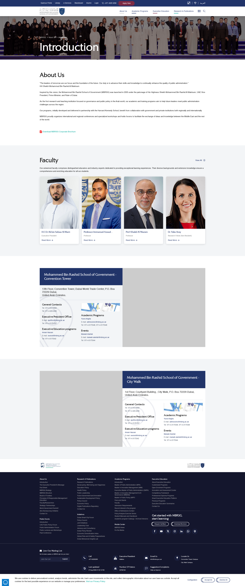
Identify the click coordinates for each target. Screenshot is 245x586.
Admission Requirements (123, 505)
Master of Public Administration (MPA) (127, 485)
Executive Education (161, 11)
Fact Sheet (43, 488)
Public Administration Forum (49, 527)
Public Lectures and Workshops (51, 530)
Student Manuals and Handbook (126, 516)
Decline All (223, 580)
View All (198, 160)
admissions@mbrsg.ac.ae (96, 322)
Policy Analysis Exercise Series (125, 513)
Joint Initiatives (82, 523)
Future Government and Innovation (89, 496)
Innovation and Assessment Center (164, 490)
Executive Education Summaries (163, 503)
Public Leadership (83, 493)
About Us (123, 11)
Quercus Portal (46, 3)
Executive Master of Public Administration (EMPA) (132, 490)
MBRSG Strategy (45, 490)
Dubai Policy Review (84, 531)
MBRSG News (120, 527)
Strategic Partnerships (47, 505)
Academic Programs (140, 11)
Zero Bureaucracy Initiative (49, 511)
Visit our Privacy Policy (95, 581)
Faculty (117, 503)
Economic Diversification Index (88, 533)
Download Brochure (180, 524)
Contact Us (43, 513)
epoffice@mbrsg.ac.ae (56, 320)
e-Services (67, 3)
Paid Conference (45, 533)
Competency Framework (160, 493)
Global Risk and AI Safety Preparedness (91, 536)
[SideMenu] (199, 11)
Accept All (208, 580)
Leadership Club (83, 526)
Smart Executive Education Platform (164, 498)
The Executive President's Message (52, 485)
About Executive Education (161, 482)
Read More (46, 240)
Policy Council (82, 501)
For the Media (119, 530)
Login (97, 3)
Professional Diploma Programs (163, 496)
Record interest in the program (125, 508)
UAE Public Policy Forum (48, 525)
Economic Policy (83, 503)
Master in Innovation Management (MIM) (129, 488)
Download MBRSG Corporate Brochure (59, 132)
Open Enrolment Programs (161, 488)
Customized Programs (159, 485)
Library (57, 3)
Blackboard (79, 3)
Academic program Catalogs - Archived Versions (131, 519)
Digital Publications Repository (88, 506)
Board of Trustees (46, 496)
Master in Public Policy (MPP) (125, 497)
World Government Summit (49, 508)
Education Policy (83, 488)
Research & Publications (184, 11)
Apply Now (127, 3)
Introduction (44, 482)
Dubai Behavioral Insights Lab (87, 539)
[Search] (204, 11)
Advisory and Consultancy (86, 528)
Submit (65, 559)
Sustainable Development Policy (88, 498)
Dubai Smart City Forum (85, 517)
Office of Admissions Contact (124, 511)
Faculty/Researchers (47, 503)
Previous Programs (158, 501)
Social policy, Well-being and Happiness (91, 485)
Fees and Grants (120, 500)
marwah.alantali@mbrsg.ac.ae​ (98, 337)
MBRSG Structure (46, 493)
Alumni (88, 3)
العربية (202, 3)
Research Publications (85, 482)
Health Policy (81, 490)
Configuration (192, 580)
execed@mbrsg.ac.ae (56, 336)
